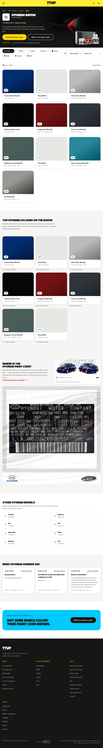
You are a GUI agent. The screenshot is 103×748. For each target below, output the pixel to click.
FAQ (71, 681)
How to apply (74, 673)
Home (4, 11)
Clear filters (97, 65)
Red (31, 56)
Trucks (4, 685)
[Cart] (99, 3)
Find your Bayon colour (14, 37)
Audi (37, 685)
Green (20, 56)
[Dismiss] (29, 741)
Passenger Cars (7, 669)
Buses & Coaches (8, 689)
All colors (8, 51)
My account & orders (76, 666)
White (22, 51)
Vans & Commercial (8, 681)
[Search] (65, 53)
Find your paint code (76, 669)
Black (56, 51)
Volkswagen (40, 666)
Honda (38, 677)
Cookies (4, 729)
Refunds (5, 721)
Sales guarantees (75, 692)
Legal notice (6, 706)
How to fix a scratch (76, 677)
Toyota (38, 673)
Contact (72, 696)
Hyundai (21, 11)
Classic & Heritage (8, 677)
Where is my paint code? (40, 37)
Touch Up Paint (12, 11)
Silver (34, 51)
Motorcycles (6, 673)
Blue (8, 56)
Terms (4, 710)
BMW (38, 669)
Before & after (74, 689)
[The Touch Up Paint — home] (51, 3)
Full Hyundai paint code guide (13, 380)
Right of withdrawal (8, 714)
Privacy (4, 725)
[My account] (94, 3)
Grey (45, 51)
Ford (37, 681)
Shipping (5, 718)
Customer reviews (76, 685)
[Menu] (4, 3)
